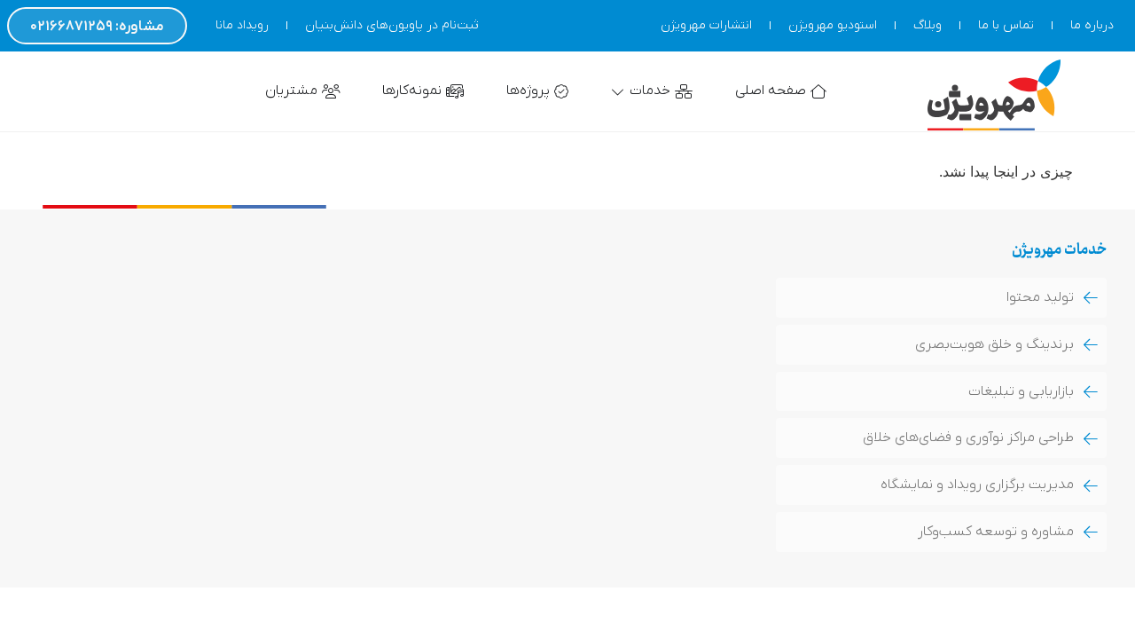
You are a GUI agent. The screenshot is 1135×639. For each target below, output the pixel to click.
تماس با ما (1006, 25)
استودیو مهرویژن (832, 25)
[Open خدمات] (618, 91)
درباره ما (1092, 25)
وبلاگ (927, 25)
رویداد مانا (242, 25)
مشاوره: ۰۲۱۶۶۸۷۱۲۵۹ (97, 27)
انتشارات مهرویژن (706, 25)
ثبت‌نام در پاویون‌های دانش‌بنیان (391, 25)
